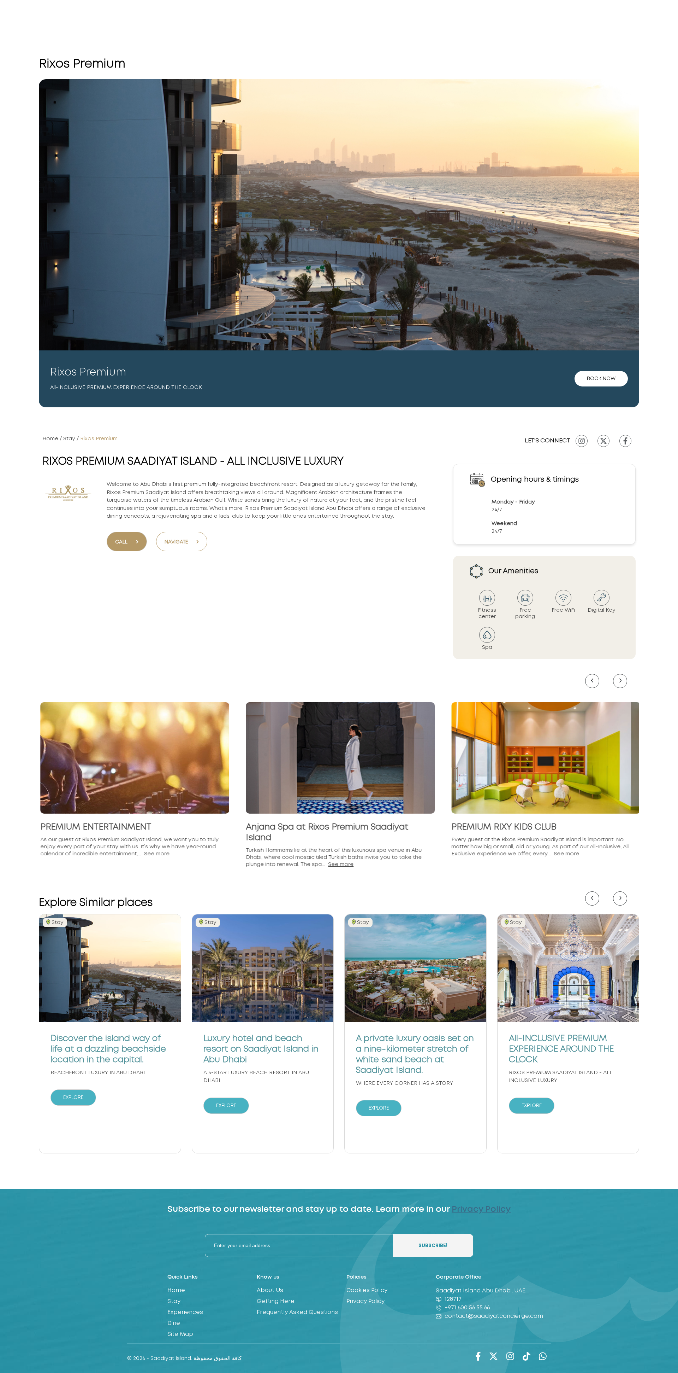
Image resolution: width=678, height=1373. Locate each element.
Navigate (182, 541)
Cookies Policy (366, 1290)
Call (126, 541)
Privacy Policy (481, 1209)
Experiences (185, 1312)
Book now (601, 379)
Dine (173, 1323)
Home (51, 438)
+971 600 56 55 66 (467, 1307)
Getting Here (276, 1301)
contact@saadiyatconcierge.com (494, 1316)
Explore (73, 1097)
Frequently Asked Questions (297, 1312)
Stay (70, 438)
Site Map (180, 1334)
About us (270, 1290)
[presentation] (592, 681)
